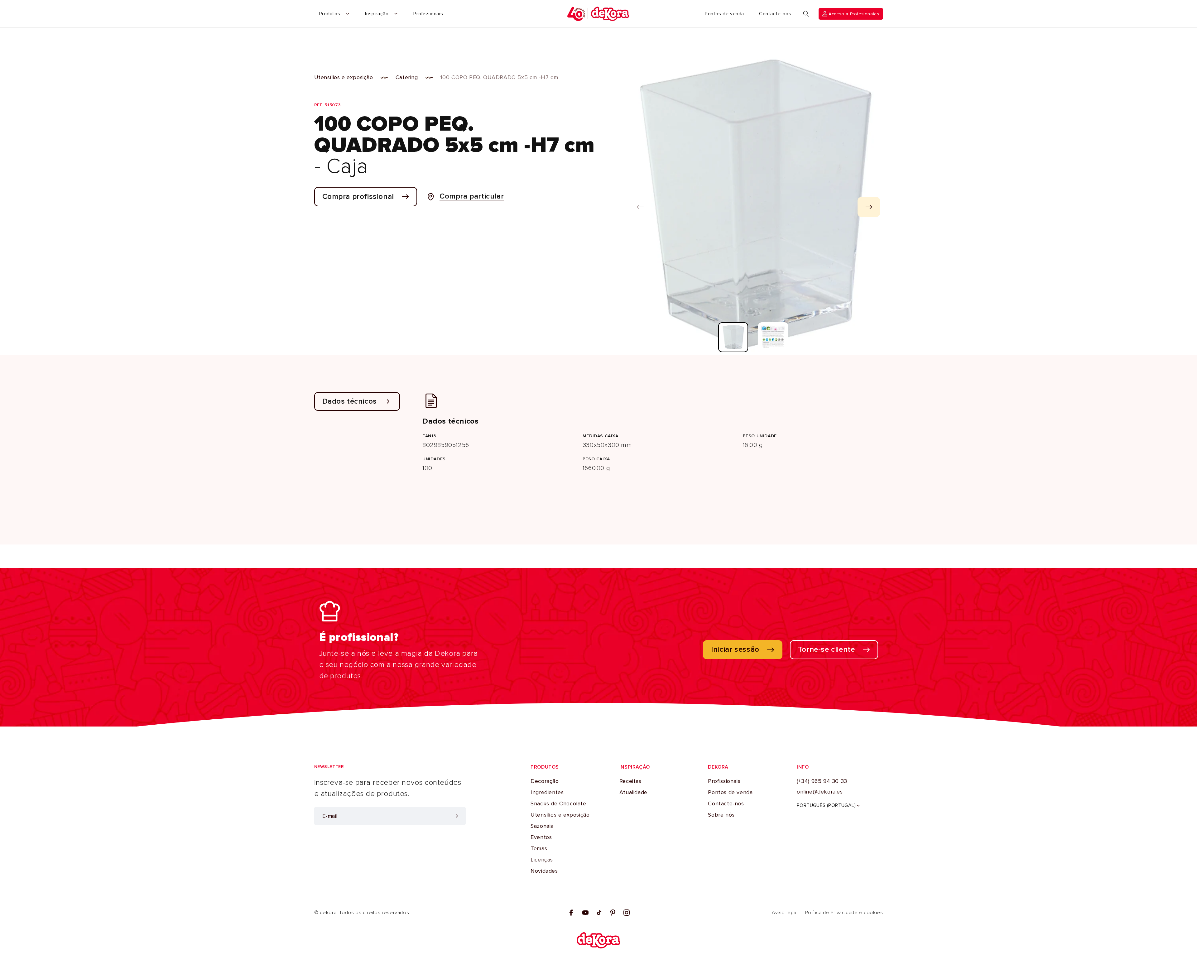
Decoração (545, 781)
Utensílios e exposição (343, 77)
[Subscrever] (455, 816)
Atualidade (633, 792)
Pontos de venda (730, 792)
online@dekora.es (820, 792)
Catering (407, 77)
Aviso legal (785, 912)
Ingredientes (547, 792)
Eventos (541, 837)
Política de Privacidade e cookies (844, 912)
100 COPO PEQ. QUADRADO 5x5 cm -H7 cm (499, 77)
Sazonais (542, 826)
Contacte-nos (726, 803)
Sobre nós (721, 815)
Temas (539, 848)
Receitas (630, 781)
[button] (806, 14)
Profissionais (724, 781)
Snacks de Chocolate (558, 803)
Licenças (542, 859)
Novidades (544, 871)
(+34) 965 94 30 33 (822, 781)
